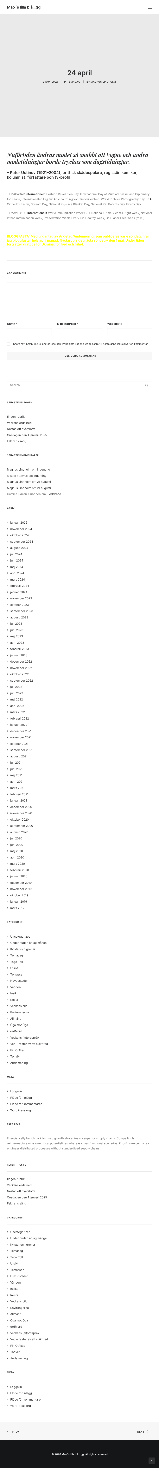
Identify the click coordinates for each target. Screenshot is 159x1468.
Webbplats (114, 324)
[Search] (79, 385)
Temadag (73, 81)
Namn (12, 324)
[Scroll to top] (152, 1460)
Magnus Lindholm (103, 81)
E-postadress (67, 324)
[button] (150, 7)
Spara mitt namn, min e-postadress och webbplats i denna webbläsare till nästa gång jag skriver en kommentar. (80, 343)
